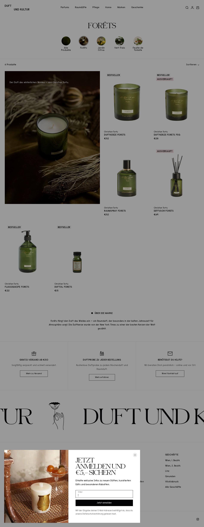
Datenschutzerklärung (92, 514)
